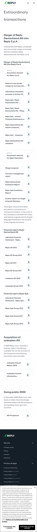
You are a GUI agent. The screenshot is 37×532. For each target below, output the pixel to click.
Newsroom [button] (7, 458)
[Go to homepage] (10, 3)
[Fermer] (35, 487)
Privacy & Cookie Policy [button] (11, 468)
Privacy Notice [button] (11, 471)
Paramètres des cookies (9, 527)
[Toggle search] (28, 3)
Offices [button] (6, 451)
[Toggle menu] (34, 3)
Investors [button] (6, 454)
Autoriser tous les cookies (27, 527)
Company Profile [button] (9, 447)
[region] (18, 508)
